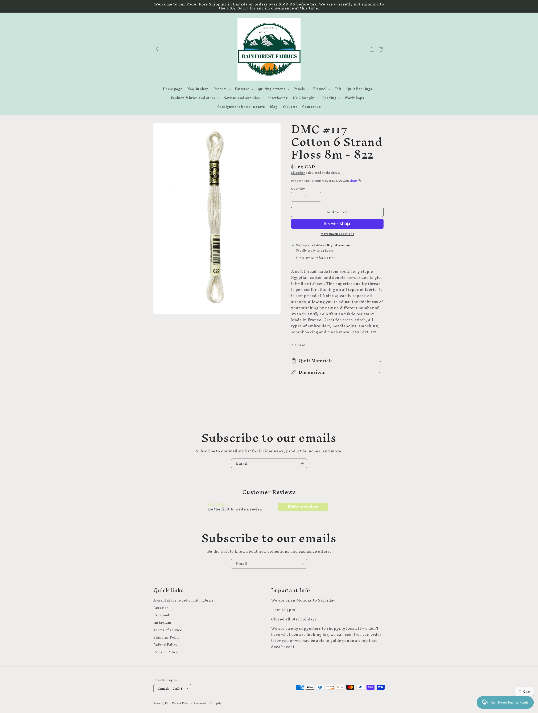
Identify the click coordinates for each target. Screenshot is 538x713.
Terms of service (167, 630)
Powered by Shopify (208, 703)
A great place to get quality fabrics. (184, 601)
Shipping (298, 173)
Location (161, 607)
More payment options (337, 234)
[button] (158, 49)
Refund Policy (165, 644)
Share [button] (300, 345)
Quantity (298, 189)
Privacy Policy (165, 652)
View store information (316, 258)
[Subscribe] (302, 463)
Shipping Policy (167, 637)
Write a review (302, 507)
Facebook (161, 615)
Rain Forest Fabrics (179, 703)
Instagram (162, 622)
